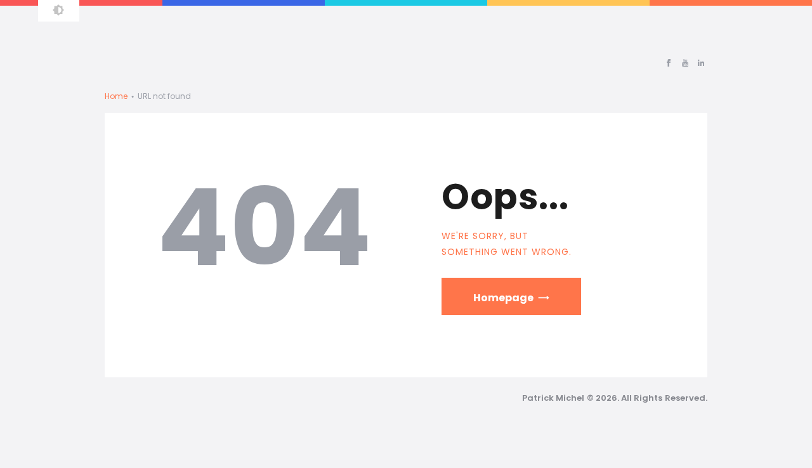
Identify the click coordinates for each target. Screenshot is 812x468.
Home (116, 96)
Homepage (503, 297)
